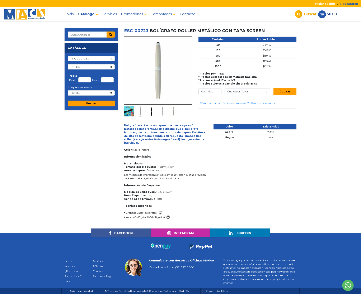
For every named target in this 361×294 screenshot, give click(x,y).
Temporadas (161, 14)
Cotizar (285, 91)
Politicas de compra (263, 103)
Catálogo (86, 14)
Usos (67, 281)
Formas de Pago (102, 276)
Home (68, 261)
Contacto (187, 14)
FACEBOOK (123, 233)
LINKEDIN (243, 233)
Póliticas (98, 266)
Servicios (110, 14)
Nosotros (70, 266)
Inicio (69, 14)
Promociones (132, 14)
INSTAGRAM (183, 233)
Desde (72, 80)
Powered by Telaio (217, 291)
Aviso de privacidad (81, 291)
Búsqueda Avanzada (80, 87)
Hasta (95, 80)
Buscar (91, 103)
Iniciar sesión (324, 4)
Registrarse (349, 4)
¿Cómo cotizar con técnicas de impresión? (223, 103)
